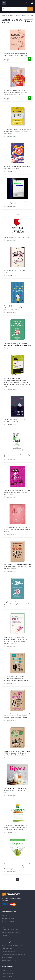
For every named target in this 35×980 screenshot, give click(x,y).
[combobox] (14, 9)
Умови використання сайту (11, 932)
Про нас (4, 924)
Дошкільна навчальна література (13, 954)
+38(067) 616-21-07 (8, 973)
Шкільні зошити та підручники (12, 946)
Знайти (30, 9)
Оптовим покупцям (9, 921)
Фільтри (29, 21)
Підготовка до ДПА (8, 951)
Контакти (5, 935)
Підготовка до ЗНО (8, 949)
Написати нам (7, 976)
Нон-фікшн (25, 15)
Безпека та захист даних (10, 930)
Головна (4, 15)
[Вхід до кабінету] (26, 3)
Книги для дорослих (14, 15)
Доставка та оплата (8, 918)
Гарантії (4, 927)
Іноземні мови (7, 957)
